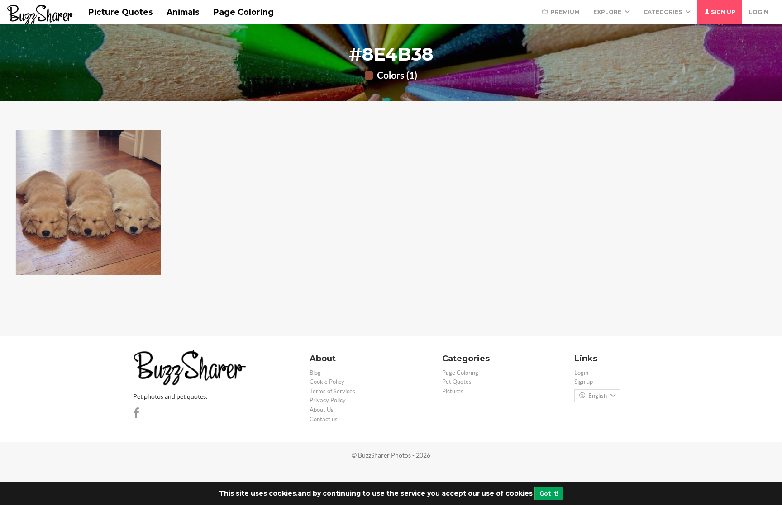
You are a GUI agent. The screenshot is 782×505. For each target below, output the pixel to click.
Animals (183, 12)
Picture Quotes (120, 12)
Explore (608, 12)
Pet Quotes (457, 381)
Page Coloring (243, 12)
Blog (315, 372)
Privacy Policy (328, 400)
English (597, 395)
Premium (564, 12)
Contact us (324, 419)
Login (758, 12)
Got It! (548, 493)
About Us (322, 409)
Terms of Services (332, 391)
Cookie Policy (327, 381)
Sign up (722, 12)
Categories (663, 12)
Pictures (452, 391)
